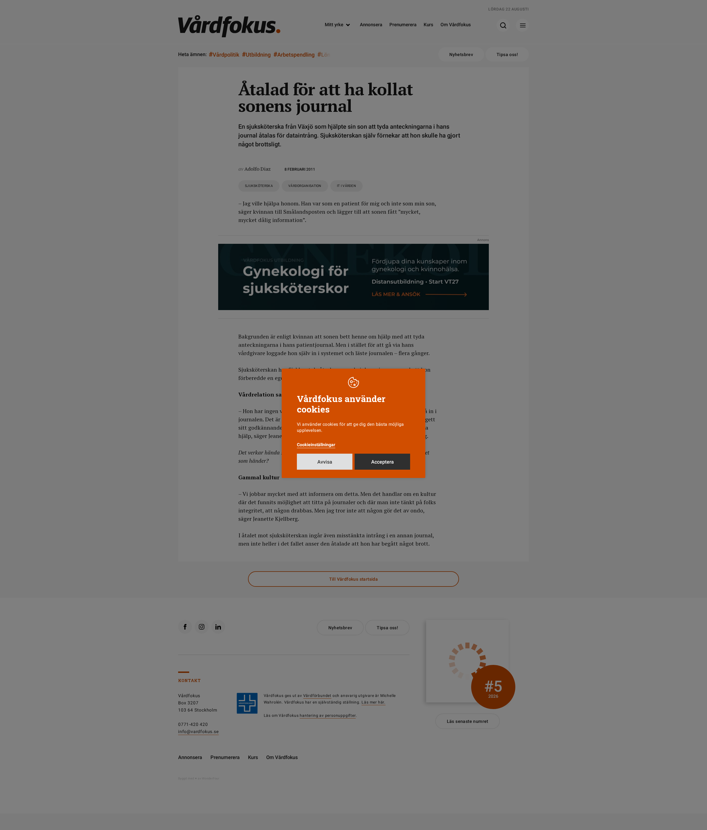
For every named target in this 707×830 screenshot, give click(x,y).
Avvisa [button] (324, 462)
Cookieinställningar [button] (316, 444)
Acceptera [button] (382, 462)
